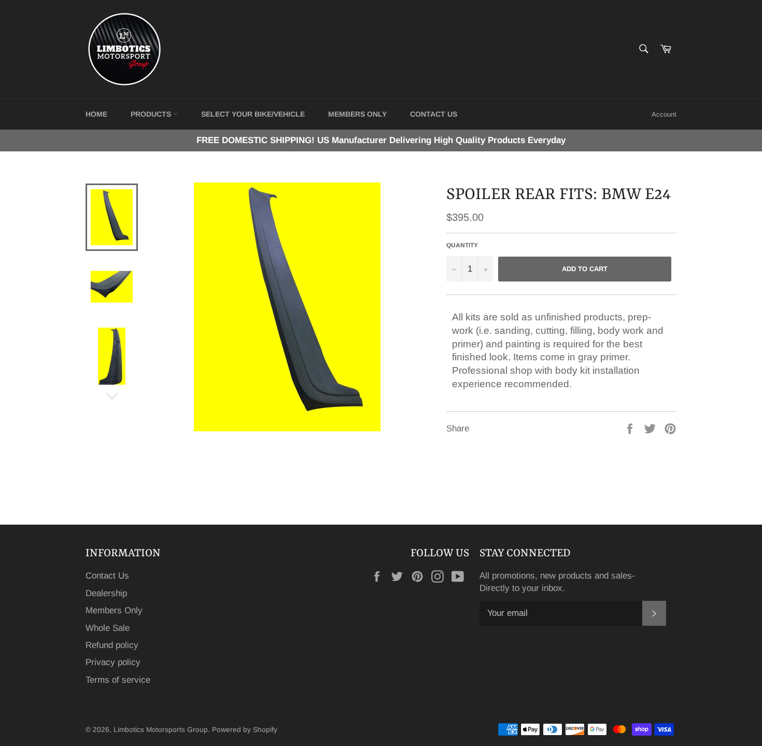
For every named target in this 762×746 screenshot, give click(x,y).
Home (96, 114)
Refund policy (112, 645)
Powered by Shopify (244, 730)
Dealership (106, 593)
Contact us (433, 114)
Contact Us (107, 576)
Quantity (462, 245)
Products (152, 114)
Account (664, 114)
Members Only (357, 114)
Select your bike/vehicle (253, 114)
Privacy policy (113, 662)
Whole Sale (108, 628)
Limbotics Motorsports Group (161, 730)
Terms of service (118, 680)
